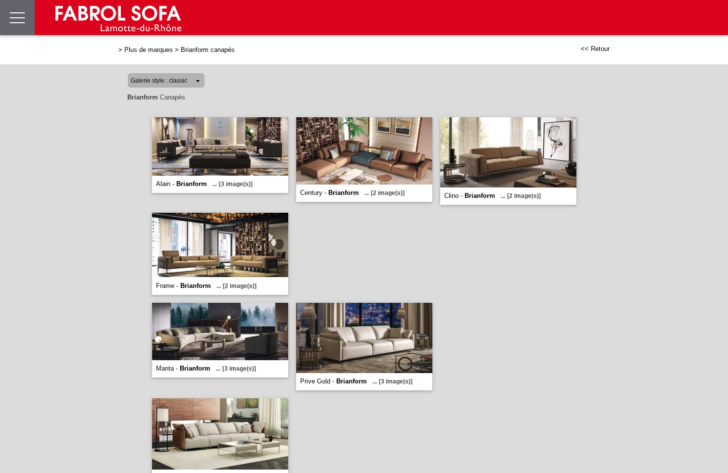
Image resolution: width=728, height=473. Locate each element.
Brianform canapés (208, 49)
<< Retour (595, 48)
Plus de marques (148, 49)
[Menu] (17, 17)
